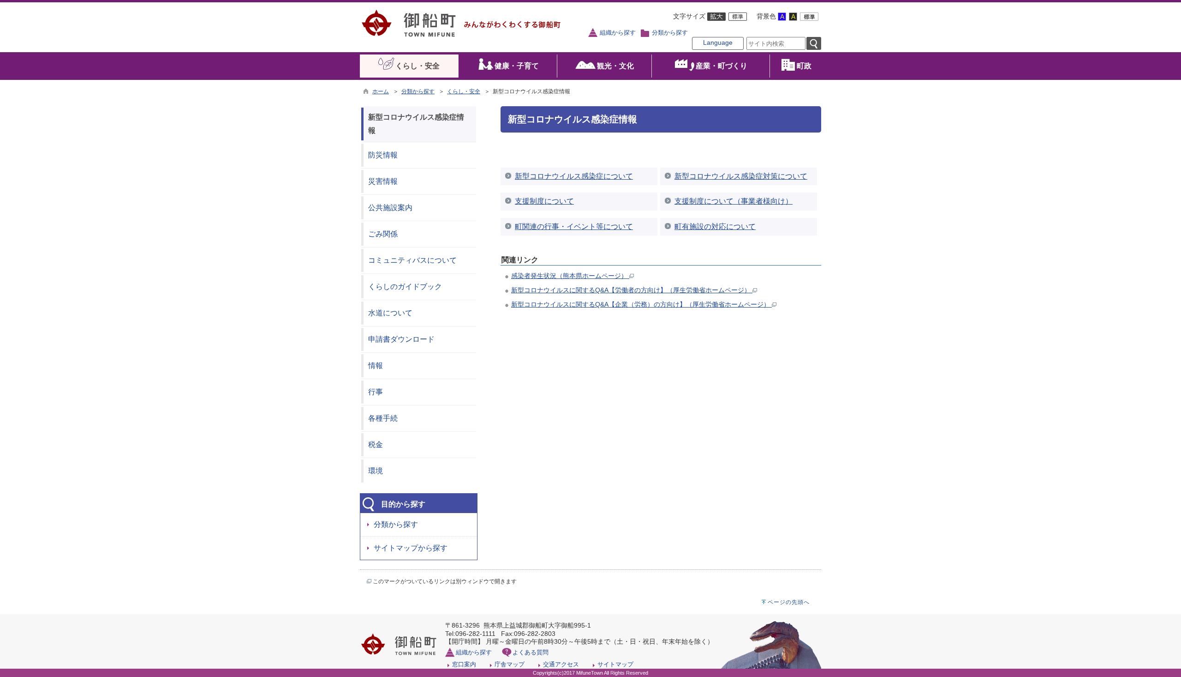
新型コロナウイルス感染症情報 (416, 123)
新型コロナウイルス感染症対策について (740, 176)
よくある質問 (531, 652)
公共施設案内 (390, 208)
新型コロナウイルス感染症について (574, 176)
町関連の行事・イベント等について (574, 226)
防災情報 (383, 155)
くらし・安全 (463, 91)
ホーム (380, 91)
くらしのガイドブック (405, 286)
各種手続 (383, 418)
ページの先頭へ (789, 602)
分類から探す (670, 33)
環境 (375, 471)
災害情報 (383, 181)
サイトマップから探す (410, 548)
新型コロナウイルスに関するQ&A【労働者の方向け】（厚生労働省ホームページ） (631, 290)
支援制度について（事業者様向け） (733, 201)
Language (718, 42)
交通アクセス (561, 664)
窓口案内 (464, 664)
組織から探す (618, 33)
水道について (390, 313)
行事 (375, 392)
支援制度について (544, 201)
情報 (375, 365)
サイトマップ (615, 664)
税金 (375, 444)
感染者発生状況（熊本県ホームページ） (570, 275)
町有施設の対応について (715, 226)
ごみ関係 (383, 234)
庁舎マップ (510, 664)
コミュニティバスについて (412, 260)
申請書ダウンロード (401, 339)
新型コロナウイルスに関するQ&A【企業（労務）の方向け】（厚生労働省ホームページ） (641, 304)
